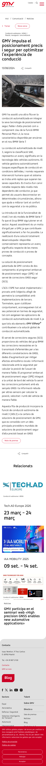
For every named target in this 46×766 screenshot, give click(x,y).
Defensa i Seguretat (10, 712)
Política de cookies (9, 745)
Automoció (6, 722)
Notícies (30, 19)
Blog (8, 678)
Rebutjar (22, 757)
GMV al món (7, 669)
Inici (7, 19)
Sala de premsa (30, 715)
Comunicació (17, 19)
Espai (4, 704)
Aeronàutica (7, 708)
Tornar (7, 26)
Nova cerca (22, 26)
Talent (27, 697)
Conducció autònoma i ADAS (15, 33)
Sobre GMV (29, 703)
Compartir (28, 68)
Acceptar (22, 762)
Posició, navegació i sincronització (17, 35)
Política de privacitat (9, 742)
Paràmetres (22, 752)
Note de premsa (11, 441)
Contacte (5, 665)
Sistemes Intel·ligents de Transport (11, 717)
